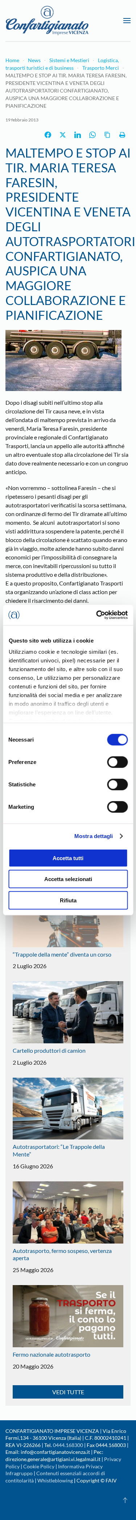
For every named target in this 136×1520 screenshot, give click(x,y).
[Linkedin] (77, 134)
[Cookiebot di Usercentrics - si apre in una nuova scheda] (97, 615)
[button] (127, 20)
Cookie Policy (38, 1466)
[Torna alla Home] (47, 20)
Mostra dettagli (93, 836)
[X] (62, 134)
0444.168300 (68, 1445)
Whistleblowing (55, 1480)
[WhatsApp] (92, 134)
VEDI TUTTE (68, 1391)
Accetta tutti (68, 858)
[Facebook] (47, 134)
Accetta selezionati (68, 879)
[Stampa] (122, 134)
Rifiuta (68, 900)
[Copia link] (107, 134)
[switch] (117, 762)
